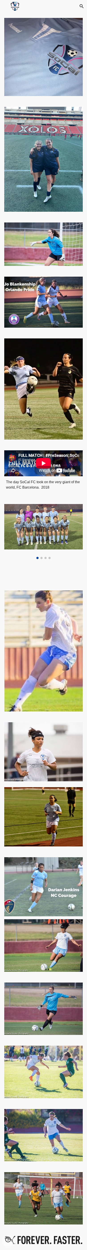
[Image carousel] (43, 531)
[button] (5, 6)
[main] (43, 484)
